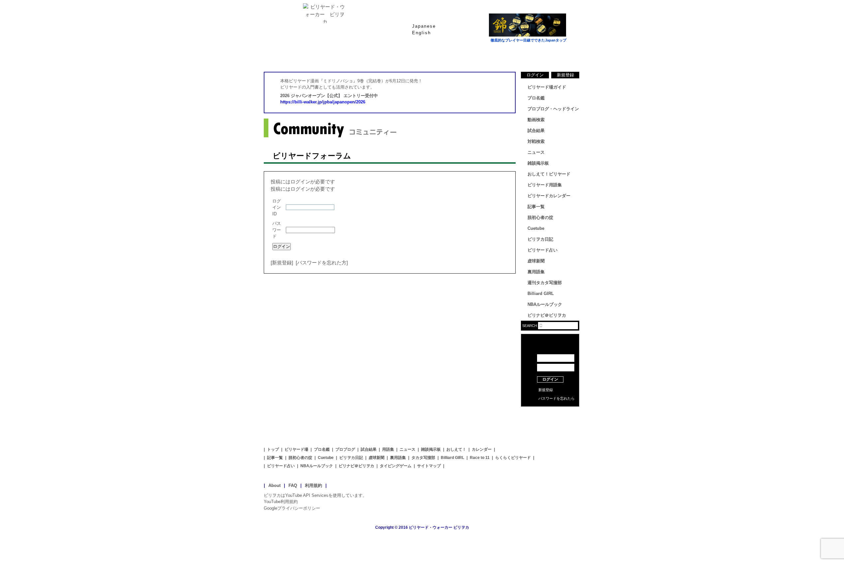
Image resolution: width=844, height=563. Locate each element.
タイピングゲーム (395, 466)
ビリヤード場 (296, 449)
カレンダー (482, 449)
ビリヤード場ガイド (342, 55)
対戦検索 (536, 141)
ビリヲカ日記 (540, 239)
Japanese (424, 26)
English (421, 32)
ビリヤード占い (543, 250)
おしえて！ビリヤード (549, 174)
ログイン (535, 74)
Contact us (550, 425)
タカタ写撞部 (423, 457)
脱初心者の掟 (540, 217)
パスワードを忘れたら (556, 398)
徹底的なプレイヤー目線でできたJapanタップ (528, 40)
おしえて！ (456, 449)
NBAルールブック (545, 304)
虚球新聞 (536, 260)
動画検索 (536, 119)
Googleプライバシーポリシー (292, 508)
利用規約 (313, 485)
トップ (273, 449)
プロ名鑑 (395, 55)
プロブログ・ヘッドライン (553, 108)
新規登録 (282, 262)
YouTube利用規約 (281, 501)
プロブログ (345, 449)
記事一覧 (536, 206)
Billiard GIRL (541, 293)
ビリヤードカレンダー (549, 195)
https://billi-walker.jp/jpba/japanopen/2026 (322, 101)
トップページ (290, 55)
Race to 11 (480, 457)
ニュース (554, 55)
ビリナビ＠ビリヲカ (547, 315)
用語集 (388, 449)
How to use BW (550, 415)
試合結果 (448, 55)
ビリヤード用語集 (501, 55)
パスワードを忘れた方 (322, 262)
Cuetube (536, 228)
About (274, 485)
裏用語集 (536, 271)
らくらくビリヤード (513, 457)
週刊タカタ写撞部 (545, 282)
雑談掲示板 (538, 163)
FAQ (292, 485)
